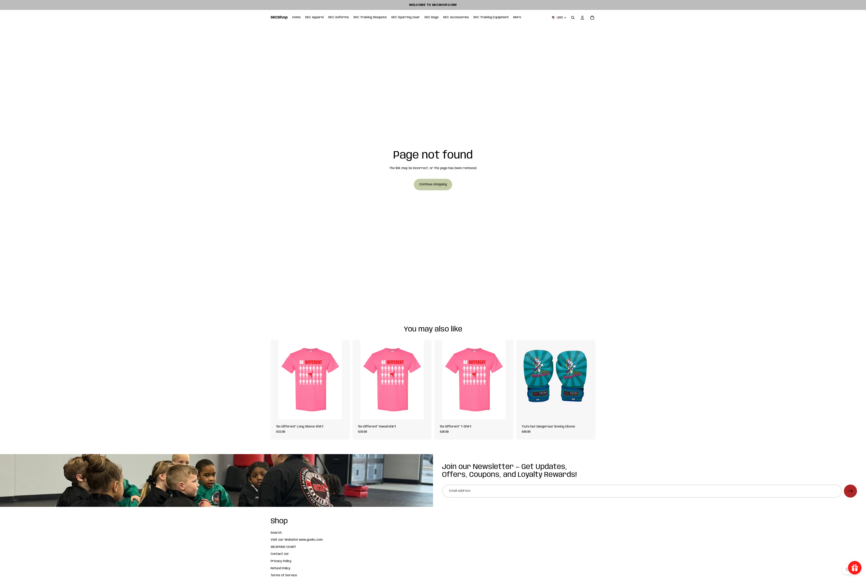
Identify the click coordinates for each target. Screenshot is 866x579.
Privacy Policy (281, 561)
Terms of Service (284, 575)
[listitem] (517, 17)
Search (276, 532)
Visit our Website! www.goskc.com (297, 539)
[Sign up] (850, 491)
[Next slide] (588, 379)
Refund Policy (280, 568)
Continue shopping (433, 184)
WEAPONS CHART (283, 546)
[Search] (573, 18)
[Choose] (343, 412)
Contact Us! (279, 554)
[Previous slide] (523, 379)
